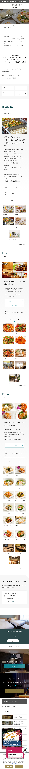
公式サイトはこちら (8, 601)
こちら (6, 595)
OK (18, 766)
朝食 (4, 88)
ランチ (17, 88)
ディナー (5, 92)
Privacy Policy (15, 763)
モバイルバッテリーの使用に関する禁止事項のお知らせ (14, 1)
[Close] (26, 754)
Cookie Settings (9, 766)
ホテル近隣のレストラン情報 (20, 93)
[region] (14, 760)
